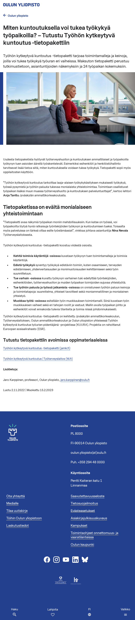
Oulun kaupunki (82, 544)
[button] (125, 612)
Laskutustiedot (17, 525)
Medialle (12, 503)
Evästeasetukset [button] (83, 511)
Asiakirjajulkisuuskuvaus (89, 518)
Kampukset (79, 525)
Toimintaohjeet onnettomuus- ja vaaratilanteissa (94, 535)
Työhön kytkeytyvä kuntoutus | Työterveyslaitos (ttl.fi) (38, 359)
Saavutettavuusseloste (87, 496)
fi (90, 613)
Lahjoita (52, 610)
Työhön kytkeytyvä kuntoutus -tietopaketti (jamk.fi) (36, 348)
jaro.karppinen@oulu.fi (75, 380)
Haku (14, 609)
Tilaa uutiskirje (17, 511)
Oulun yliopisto (18, 16)
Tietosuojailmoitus (84, 503)
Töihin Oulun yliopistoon (24, 518)
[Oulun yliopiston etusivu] (32, 3)
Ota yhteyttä (15, 496)
